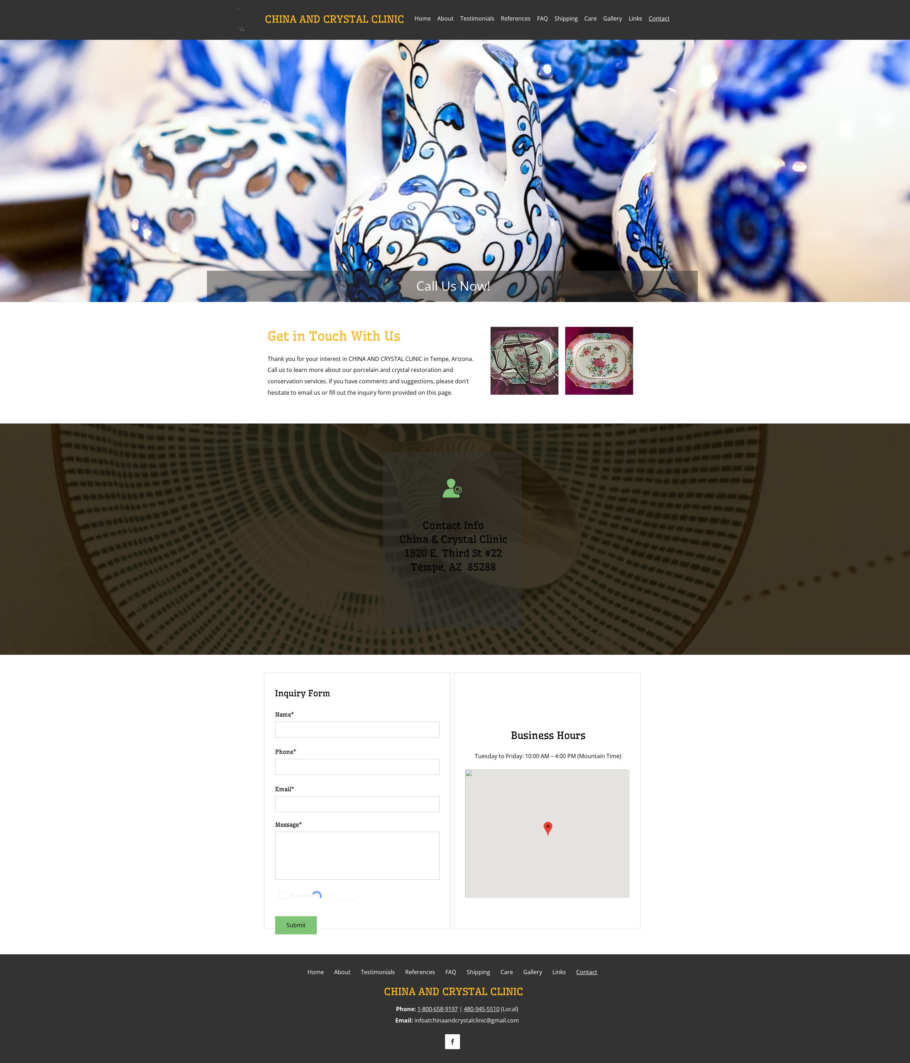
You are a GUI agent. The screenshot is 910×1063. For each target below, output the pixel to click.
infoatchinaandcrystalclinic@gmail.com (466, 1020)
